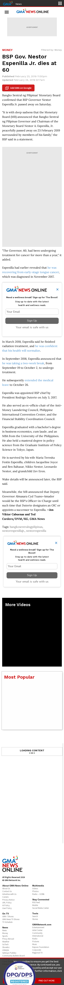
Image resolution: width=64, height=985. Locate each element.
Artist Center (37, 930)
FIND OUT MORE (47, 980)
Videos (35, 888)
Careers (5, 897)
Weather (5, 941)
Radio (34, 938)
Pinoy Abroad (8, 939)
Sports (5, 936)
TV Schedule (7, 922)
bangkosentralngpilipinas (26, 527)
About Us (6, 888)
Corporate (36, 950)
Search (35, 916)
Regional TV (37, 952)
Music (34, 944)
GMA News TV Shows (10, 919)
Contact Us (7, 891)
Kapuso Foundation (40, 947)
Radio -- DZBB (38, 894)
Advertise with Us (9, 894)
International (37, 936)
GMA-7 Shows (8, 916)
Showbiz (5, 947)
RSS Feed (36, 902)
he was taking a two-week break (23, 363)
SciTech (5, 944)
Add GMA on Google (18, 88)
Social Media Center (40, 908)
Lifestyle (5, 950)
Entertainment (38, 927)
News (19, 3)
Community (37, 933)
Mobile (35, 905)
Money (5, 933)
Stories (35, 919)
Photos (35, 891)
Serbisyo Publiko (9, 953)
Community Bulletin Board (13, 955)
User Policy (7, 908)
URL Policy (6, 902)
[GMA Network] (8, 3)
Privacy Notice (8, 899)
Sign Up (32, 320)
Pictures (35, 941)
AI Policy (6, 905)
